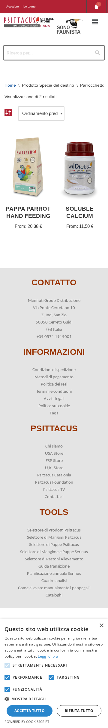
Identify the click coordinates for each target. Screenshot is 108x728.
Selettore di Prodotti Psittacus (54, 530)
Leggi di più (48, 656)
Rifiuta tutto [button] (79, 710)
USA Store (54, 453)
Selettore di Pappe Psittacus (54, 545)
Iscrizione (29, 6)
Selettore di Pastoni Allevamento (54, 559)
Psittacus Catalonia (54, 475)
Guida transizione (54, 566)
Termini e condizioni (54, 391)
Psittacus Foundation (54, 482)
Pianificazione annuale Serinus (54, 574)
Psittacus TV (54, 490)
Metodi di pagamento (54, 377)
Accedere (12, 6)
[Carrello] (96, 6)
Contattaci (54, 497)
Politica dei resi (54, 384)
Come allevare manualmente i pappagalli (54, 588)
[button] (95, 22)
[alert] (54, 673)
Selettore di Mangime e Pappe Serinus (54, 552)
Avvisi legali (54, 399)
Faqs (54, 413)
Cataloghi (54, 595)
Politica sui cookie (54, 406)
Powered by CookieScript (26, 721)
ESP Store (54, 461)
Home (10, 85)
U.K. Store (54, 468)
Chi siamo (54, 446)
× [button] (101, 625)
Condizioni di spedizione (54, 370)
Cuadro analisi (54, 581)
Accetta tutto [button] (29, 710)
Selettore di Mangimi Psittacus (54, 537)
